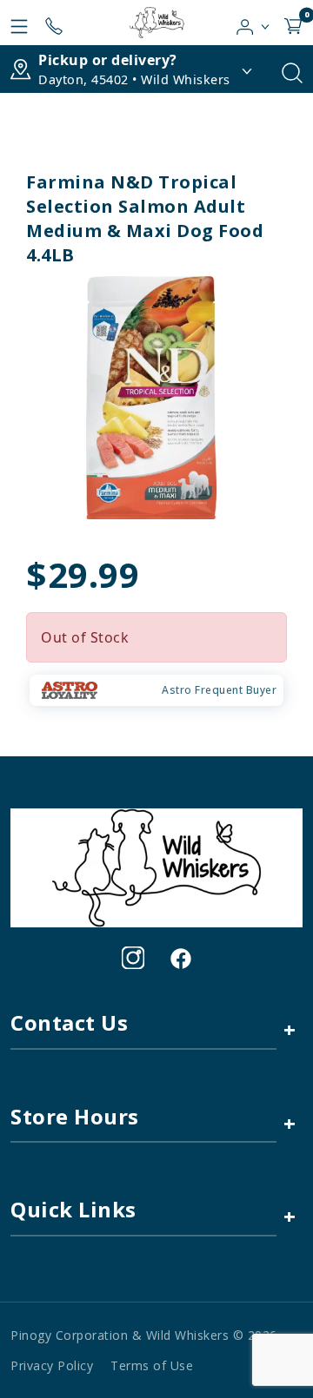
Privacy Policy (51, 1365)
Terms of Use (151, 1365)
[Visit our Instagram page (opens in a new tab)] (133, 957)
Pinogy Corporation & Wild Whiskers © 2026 (143, 1335)
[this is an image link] (156, 866)
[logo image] (156, 22)
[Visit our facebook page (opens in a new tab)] (180, 957)
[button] (253, 22)
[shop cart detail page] (293, 22)
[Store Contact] (54, 22)
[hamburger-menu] (19, 22)
